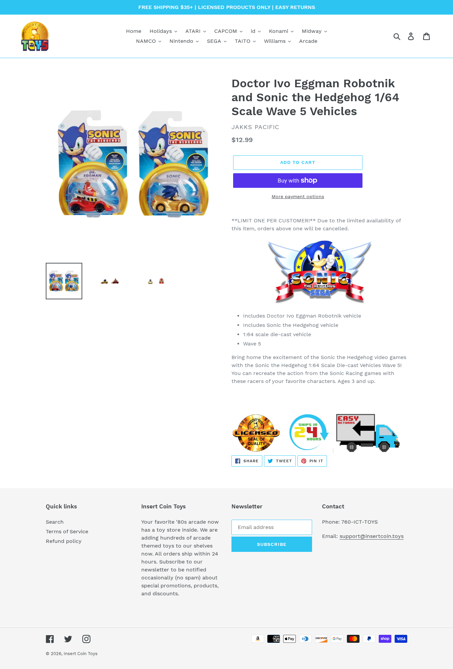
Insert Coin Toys (80, 653)
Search (55, 522)
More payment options (298, 196)
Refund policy (64, 541)
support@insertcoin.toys (372, 536)
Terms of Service (67, 531)
